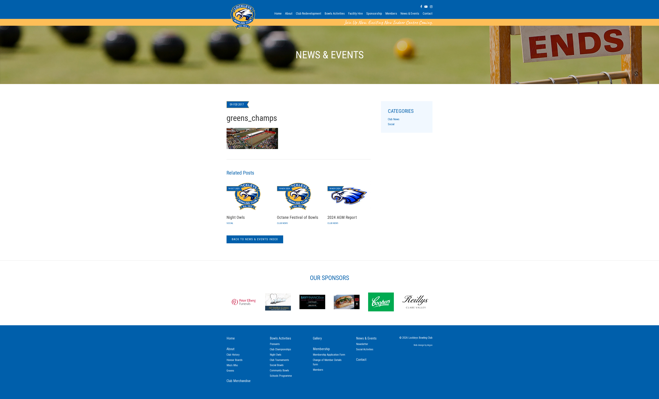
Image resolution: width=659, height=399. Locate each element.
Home (278, 13)
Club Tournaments (279, 360)
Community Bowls (279, 370)
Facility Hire (355, 13)
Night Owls (275, 354)
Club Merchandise (239, 381)
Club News (393, 119)
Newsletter (362, 344)
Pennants (275, 344)
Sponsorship (374, 13)
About (288, 13)
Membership (321, 349)
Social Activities (364, 349)
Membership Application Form (329, 354)
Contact (427, 13)
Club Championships (280, 349)
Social (391, 124)
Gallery (317, 338)
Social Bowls (277, 365)
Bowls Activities (335, 13)
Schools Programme (281, 375)
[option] (244, 301)
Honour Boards (234, 360)
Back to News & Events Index (255, 239)
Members (391, 13)
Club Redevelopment (308, 13)
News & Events (410, 13)
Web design (419, 345)
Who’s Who (232, 365)
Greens (230, 370)
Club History (233, 354)
